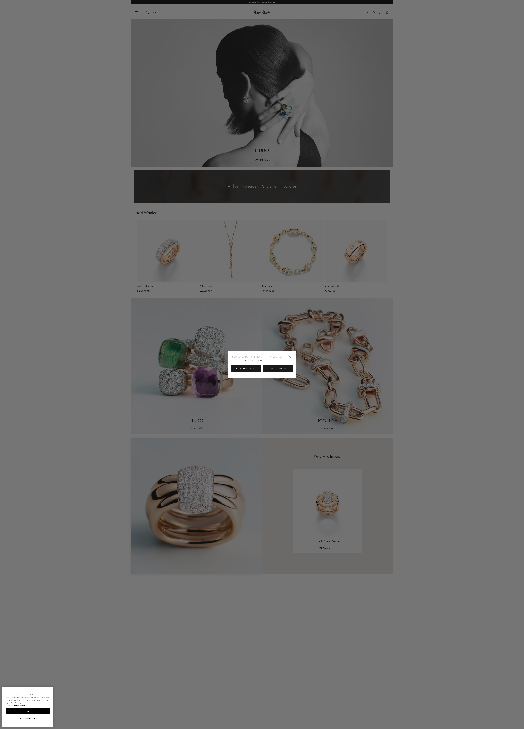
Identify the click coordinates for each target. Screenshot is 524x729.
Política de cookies (18, 705)
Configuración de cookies (28, 718)
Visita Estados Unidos (246, 369)
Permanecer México (278, 369)
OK (27, 711)
